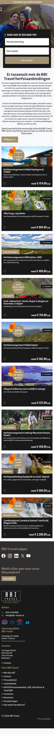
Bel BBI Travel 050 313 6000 (28, 2)
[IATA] (12, 622)
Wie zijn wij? (9, 672)
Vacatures (8, 694)
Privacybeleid (10, 680)
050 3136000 (12, 612)
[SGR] (20, 622)
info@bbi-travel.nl (15, 615)
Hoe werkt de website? (14, 705)
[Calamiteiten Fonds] (27, 622)
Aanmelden (8, 578)
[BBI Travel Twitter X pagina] (23, 556)
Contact (7, 663)
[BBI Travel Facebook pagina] (4, 556)
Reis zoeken (27, 60)
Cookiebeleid (9, 683)
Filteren (8, 139)
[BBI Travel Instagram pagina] (10, 556)
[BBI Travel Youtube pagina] (28, 556)
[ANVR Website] (5, 622)
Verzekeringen (10, 701)
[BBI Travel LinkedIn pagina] (16, 556)
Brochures (8, 697)
